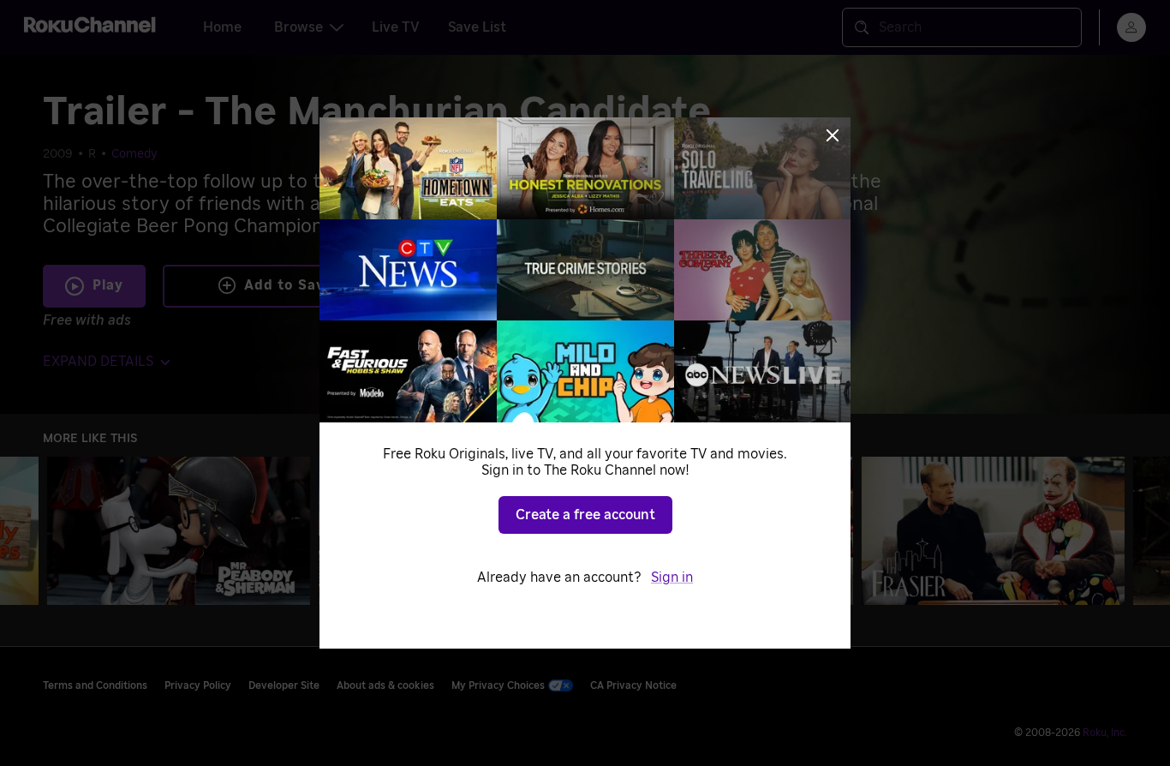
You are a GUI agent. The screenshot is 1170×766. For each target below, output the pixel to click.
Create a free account (585, 515)
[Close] (832, 135)
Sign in (672, 577)
